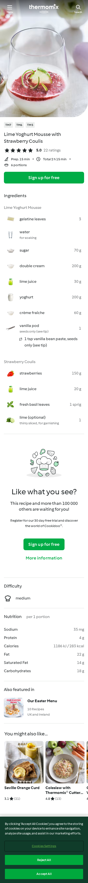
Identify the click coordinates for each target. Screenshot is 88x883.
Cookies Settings (44, 846)
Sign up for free (43, 177)
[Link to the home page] (44, 9)
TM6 (19, 125)
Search (78, 12)
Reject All (44, 860)
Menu (10, 12)
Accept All (43, 874)
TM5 (30, 125)
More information (44, 558)
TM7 (8, 125)
